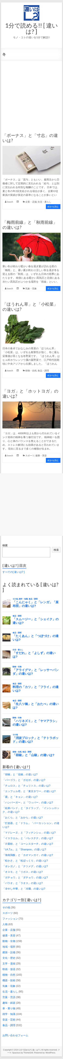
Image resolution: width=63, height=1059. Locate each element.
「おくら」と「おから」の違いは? (22, 817)
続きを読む (53, 206)
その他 (6, 907)
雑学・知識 (8, 1014)
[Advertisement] (31, 93)
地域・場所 (8, 946)
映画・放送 (8, 969)
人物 (5, 924)
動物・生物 (8, 941)
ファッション (10, 918)
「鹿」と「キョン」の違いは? (19, 796)
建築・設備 (8, 952)
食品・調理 (43, 370)
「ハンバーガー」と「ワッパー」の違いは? (27, 802)
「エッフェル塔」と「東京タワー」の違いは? (29, 791)
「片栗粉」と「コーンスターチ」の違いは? (27, 843)
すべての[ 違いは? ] (13, 572)
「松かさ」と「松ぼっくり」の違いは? (25, 860)
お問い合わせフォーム (15, 1035)
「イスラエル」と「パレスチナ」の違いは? (27, 838)
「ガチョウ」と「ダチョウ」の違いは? (25, 877)
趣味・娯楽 (8, 1002)
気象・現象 (31, 288)
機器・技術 (8, 980)
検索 (5, 545)
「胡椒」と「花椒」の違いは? (19, 774)
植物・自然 (31, 370)
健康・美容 (41, 455)
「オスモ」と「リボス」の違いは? (22, 872)
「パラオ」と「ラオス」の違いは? (22, 883)
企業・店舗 (31, 201)
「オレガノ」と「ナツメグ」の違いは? (25, 866)
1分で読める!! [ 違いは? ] (31, 28)
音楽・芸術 (8, 1019)
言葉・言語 (8, 997)
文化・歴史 (8, 958)
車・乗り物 (8, 1008)
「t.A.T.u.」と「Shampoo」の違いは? (24, 849)
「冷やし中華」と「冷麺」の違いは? (23, 888)
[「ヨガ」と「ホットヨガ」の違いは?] (31, 403)
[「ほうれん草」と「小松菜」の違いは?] (31, 316)
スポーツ (29, 455)
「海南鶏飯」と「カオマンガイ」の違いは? (27, 855)
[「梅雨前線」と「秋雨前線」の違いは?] (31, 234)
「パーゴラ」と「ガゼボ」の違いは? (23, 780)
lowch (10, 201)
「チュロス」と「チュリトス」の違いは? (26, 785)
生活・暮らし (44, 201)
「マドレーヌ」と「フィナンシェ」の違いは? (29, 832)
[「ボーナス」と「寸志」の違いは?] (31, 147)
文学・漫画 (8, 963)
